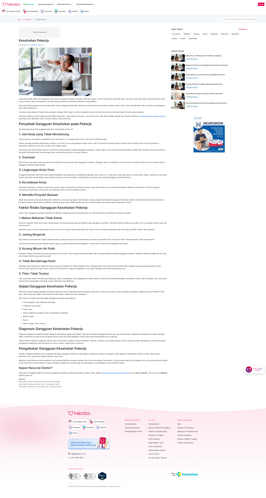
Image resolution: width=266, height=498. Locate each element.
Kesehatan (28, 19)
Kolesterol (224, 34)
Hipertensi (235, 34)
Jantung (196, 34)
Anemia (174, 38)
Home (19, 19)
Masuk (261, 4)
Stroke (205, 34)
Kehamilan (214, 34)
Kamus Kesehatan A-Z (46, 4)
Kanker (182, 38)
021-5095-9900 (76, 458)
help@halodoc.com (77, 454)
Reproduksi (193, 38)
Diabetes (187, 34)
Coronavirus (176, 34)
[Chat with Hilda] (254, 369)
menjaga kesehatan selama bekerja (152, 116)
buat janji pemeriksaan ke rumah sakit (115, 373)
